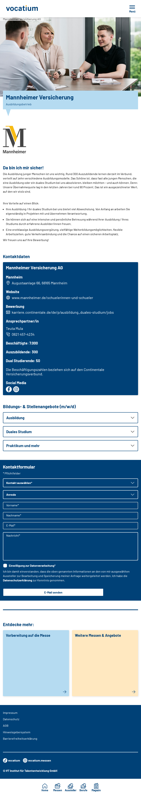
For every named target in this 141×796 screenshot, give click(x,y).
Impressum (10, 712)
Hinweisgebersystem (16, 732)
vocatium (14, 760)
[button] (70, 418)
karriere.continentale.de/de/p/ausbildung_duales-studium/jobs (63, 312)
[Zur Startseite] (30, 8)
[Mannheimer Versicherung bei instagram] (16, 389)
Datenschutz (11, 719)
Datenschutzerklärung (17, 580)
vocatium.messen (39, 760)
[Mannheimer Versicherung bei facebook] (9, 389)
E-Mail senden (53, 592)
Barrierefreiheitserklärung (20, 738)
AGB (5, 725)
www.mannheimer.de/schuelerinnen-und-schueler (52, 297)
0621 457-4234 (23, 334)
